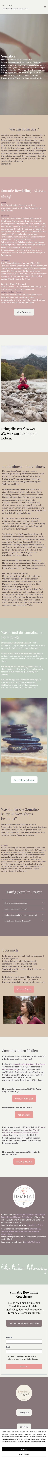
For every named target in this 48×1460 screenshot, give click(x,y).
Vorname (9, 1337)
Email (8, 1347)
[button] (45, 7)
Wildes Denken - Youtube (12, 292)
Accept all (24, 1449)
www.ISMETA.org (32, 1242)
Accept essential (24, 1454)
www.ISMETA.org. (35, 1225)
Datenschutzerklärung (38, 1441)
